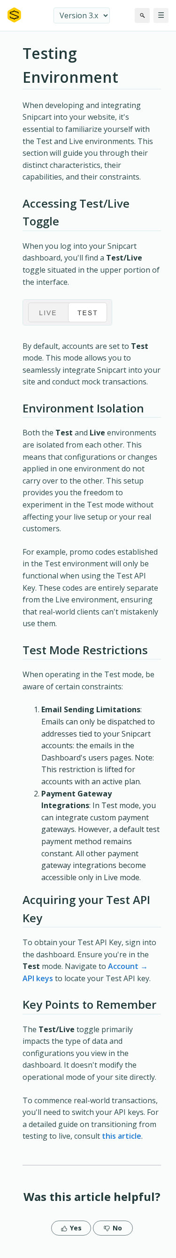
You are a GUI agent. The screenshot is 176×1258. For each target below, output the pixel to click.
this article (121, 1136)
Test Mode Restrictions (85, 650)
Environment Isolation (83, 408)
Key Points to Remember (89, 1004)
